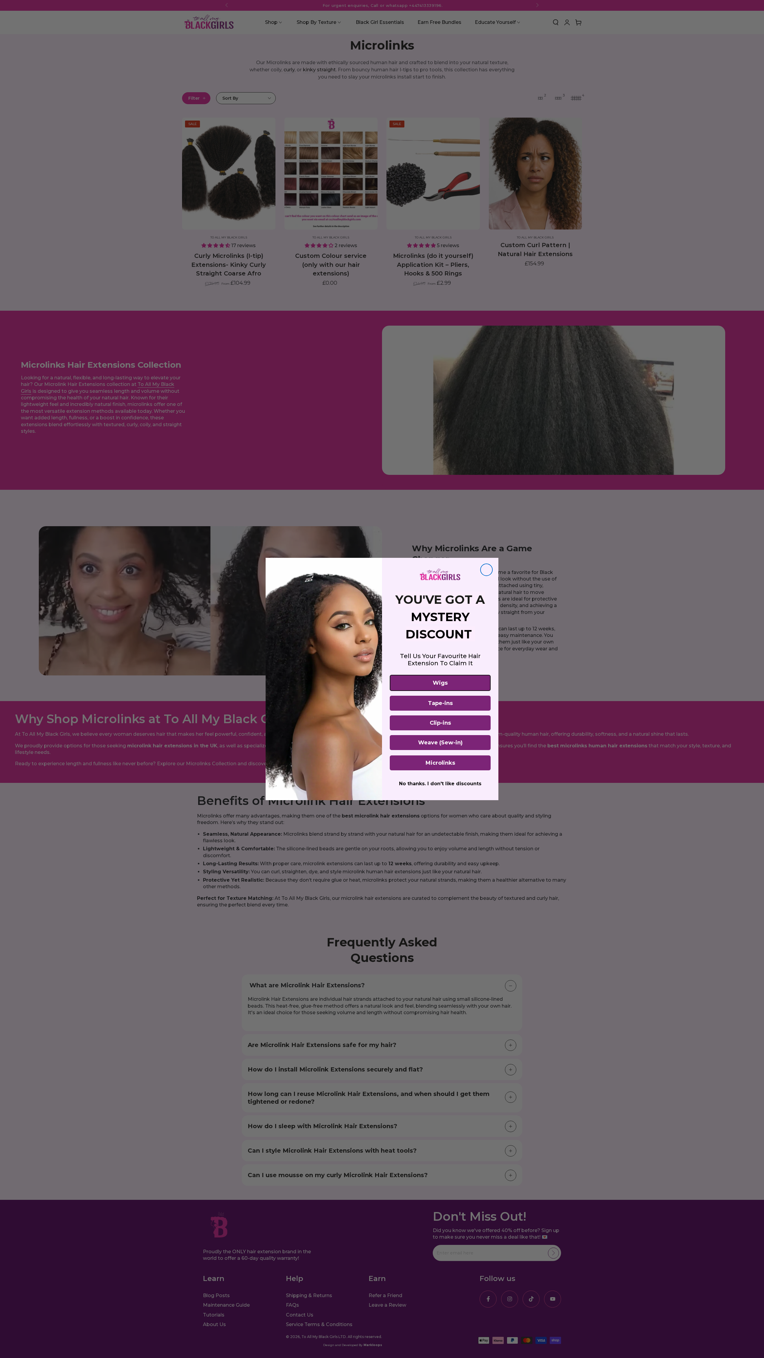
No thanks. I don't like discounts (440, 783)
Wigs (440, 683)
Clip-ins (440, 723)
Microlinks (440, 763)
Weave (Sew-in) (440, 742)
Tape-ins (440, 703)
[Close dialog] (486, 570)
